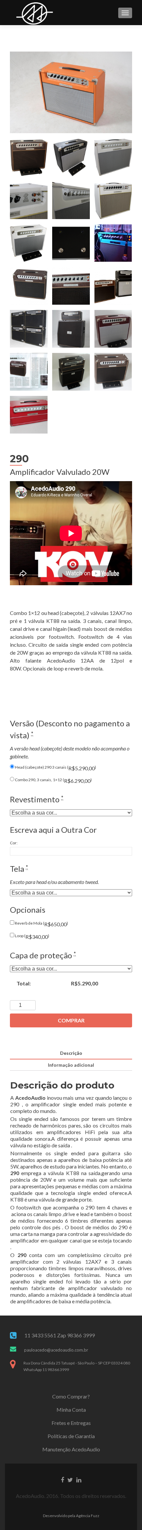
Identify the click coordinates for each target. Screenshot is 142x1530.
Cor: (14, 842)
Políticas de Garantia (71, 1436)
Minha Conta (71, 1409)
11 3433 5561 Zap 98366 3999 (59, 1335)
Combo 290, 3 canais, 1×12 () (53, 780)
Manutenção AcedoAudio (71, 1449)
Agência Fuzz (87, 1515)
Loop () (31, 936)
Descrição (71, 1053)
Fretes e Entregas (71, 1423)
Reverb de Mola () (41, 924)
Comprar (71, 1020)
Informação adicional (71, 1065)
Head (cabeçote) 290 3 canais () (55, 768)
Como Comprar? (71, 1396)
